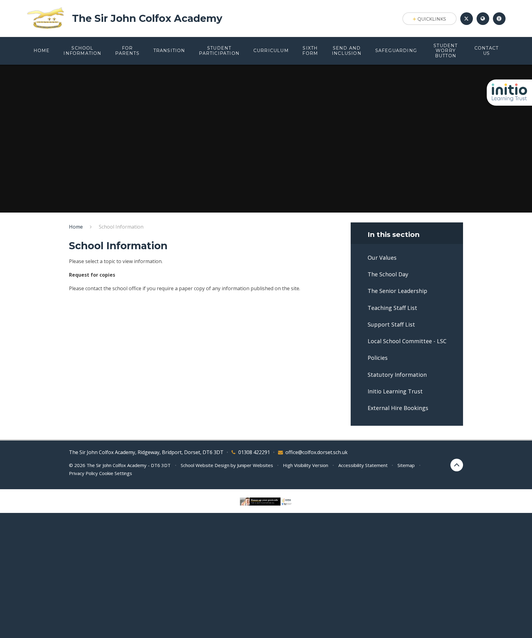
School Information (121, 226)
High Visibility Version (305, 465)
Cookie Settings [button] (115, 473)
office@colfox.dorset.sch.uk (316, 452)
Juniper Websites (255, 465)
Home (76, 226)
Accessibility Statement (363, 465)
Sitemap (406, 465)
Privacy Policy (83, 473)
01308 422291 (254, 452)
